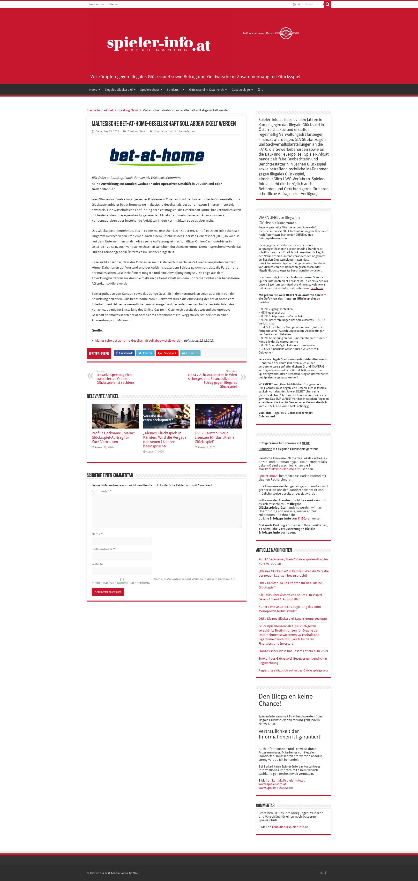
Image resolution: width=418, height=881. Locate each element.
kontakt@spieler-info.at (281, 469)
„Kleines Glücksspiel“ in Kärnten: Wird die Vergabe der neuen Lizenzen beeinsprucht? (165, 439)
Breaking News (128, 110)
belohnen (317, 288)
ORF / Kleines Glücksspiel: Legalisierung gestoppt (293, 618)
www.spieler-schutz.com (276, 788)
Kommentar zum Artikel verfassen (174, 131)
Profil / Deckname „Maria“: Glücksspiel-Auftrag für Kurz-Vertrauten (113, 437)
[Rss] (295, 5)
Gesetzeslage (240, 89)
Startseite (93, 110)
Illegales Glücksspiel (119, 89)
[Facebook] (299, 5)
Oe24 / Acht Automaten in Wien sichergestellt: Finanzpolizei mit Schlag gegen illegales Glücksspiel (212, 379)
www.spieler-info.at (272, 784)
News (93, 89)
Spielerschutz (149, 89)
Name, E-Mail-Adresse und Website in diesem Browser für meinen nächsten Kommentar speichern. (163, 581)
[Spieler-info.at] (161, 42)
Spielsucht (174, 89)
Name (97, 534)
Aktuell (108, 110)
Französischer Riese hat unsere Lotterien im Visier (293, 651)
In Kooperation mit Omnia (259, 33)
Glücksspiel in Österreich (206, 89)
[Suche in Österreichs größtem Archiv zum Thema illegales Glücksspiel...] (327, 4)
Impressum (96, 4)
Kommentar (101, 491)
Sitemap (114, 4)
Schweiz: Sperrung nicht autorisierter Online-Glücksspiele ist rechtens (115, 377)
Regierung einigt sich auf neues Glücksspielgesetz (293, 670)
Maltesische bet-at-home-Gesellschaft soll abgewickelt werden (138, 340)
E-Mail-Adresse (103, 549)
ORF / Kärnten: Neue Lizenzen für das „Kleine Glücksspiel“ (214, 437)
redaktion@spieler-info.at (290, 827)
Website (97, 564)
